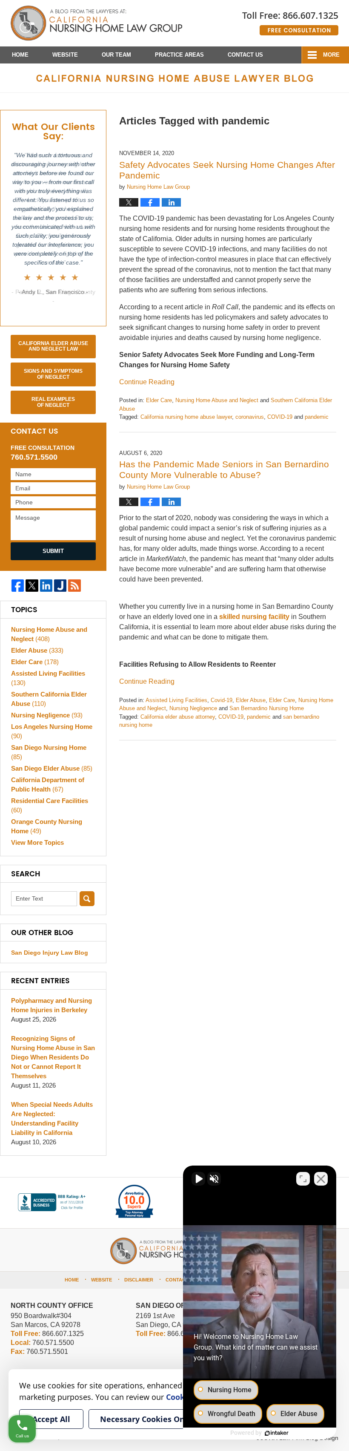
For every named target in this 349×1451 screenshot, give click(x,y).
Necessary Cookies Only (146, 1419)
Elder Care (159, 400)
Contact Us (245, 55)
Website (65, 55)
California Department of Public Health (47, 784)
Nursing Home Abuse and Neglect (216, 400)
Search (87, 898)
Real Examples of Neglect (53, 402)
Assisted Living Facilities (176, 700)
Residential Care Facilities (49, 805)
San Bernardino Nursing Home (266, 708)
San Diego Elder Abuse (51, 768)
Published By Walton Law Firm (290, 20)
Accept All (51, 1419)
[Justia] (60, 585)
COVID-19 (279, 417)
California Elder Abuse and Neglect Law (53, 346)
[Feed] (74, 585)
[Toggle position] (303, 1179)
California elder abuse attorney (177, 717)
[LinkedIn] (46, 585)
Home (20, 55)
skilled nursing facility (253, 616)
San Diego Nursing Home (48, 752)
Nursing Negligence (193, 708)
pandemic (317, 417)
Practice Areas (179, 55)
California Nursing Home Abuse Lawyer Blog (96, 23)
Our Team (116, 55)
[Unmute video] (198, 1179)
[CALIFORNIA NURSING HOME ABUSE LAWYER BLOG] (174, 77)
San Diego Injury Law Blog (49, 952)
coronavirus (249, 417)
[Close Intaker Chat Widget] (321, 1179)
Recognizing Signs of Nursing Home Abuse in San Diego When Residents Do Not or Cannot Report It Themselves (53, 1057)
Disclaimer (138, 1279)
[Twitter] (32, 585)
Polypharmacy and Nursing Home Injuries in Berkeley (51, 1005)
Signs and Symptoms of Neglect (53, 374)
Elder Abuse (251, 700)
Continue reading (146, 382)
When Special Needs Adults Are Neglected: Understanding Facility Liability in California (52, 1118)
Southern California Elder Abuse (49, 699)
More (331, 55)
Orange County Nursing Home (46, 826)
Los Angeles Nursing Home (51, 731)
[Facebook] (18, 585)
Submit (53, 551)
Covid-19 (221, 700)
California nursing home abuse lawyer (186, 417)
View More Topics (37, 842)
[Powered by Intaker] (276, 1433)
